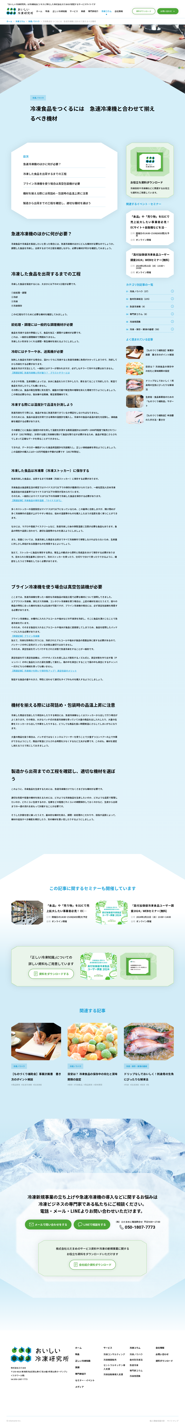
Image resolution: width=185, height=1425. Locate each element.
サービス (107, 1347)
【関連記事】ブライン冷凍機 (25, 636)
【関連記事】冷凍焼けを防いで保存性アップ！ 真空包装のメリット (44, 670)
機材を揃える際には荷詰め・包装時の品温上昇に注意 (55, 193)
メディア (79, 1386)
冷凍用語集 (135, 1376)
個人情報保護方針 (157, 1420)
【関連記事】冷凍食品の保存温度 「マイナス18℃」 (36, 500)
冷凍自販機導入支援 (113, 1374)
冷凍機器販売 (109, 1359)
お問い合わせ (162, 1354)
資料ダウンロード (164, 1360)
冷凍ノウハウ (34, 21)
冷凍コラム (20, 21)
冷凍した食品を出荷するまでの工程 (44, 174)
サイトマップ (172, 1420)
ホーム (9, 21)
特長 (77, 1354)
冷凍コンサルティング (114, 1354)
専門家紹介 (80, 1373)
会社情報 (160, 1347)
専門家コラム (136, 1370)
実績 (77, 1367)
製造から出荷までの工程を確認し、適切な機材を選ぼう (57, 203)
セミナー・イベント (85, 1380)
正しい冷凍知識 (82, 1360)
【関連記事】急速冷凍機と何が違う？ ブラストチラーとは (40, 372)
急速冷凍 (134, 1365)
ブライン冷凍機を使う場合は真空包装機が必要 (51, 183)
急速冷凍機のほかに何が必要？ (42, 164)
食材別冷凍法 (136, 1359)
